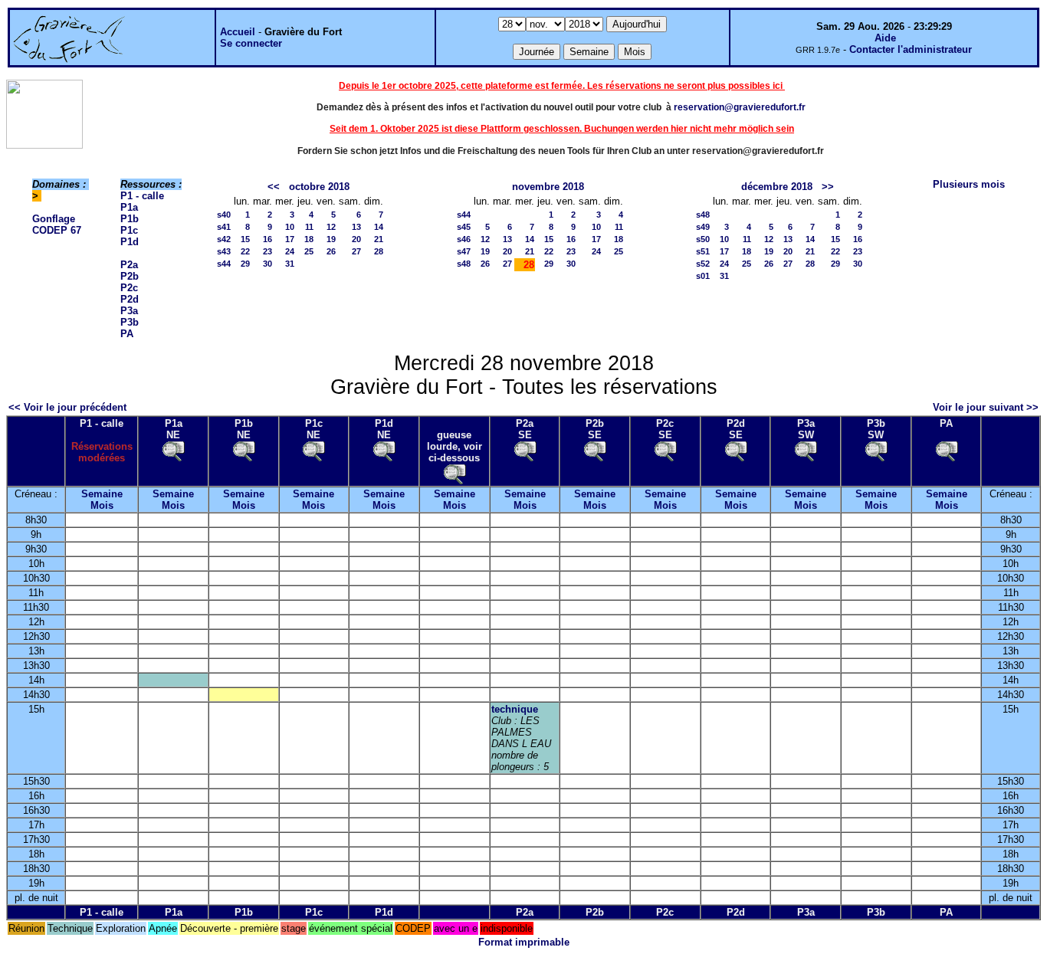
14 (378, 226)
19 (331, 239)
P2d (129, 299)
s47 (464, 251)
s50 (703, 239)
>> (828, 186)
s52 (703, 263)
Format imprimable (523, 942)
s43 (224, 251)
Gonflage (53, 219)
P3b (129, 322)
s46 (464, 239)
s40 (224, 214)
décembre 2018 (776, 186)
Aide (885, 38)
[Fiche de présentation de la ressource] (173, 450)
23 (267, 251)
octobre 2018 (319, 186)
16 (267, 239)
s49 (703, 226)
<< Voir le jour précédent (67, 407)
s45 (464, 226)
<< (273, 186)
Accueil (237, 32)
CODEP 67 (56, 230)
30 (267, 263)
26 (331, 251)
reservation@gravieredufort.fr (740, 107)
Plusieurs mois (969, 184)
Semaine (102, 494)
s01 (703, 275)
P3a (129, 310)
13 (356, 226)
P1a (129, 207)
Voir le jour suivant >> (986, 407)
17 (289, 239)
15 (245, 239)
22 (245, 251)
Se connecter (251, 43)
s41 (224, 226)
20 (356, 239)
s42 (224, 239)
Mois (101, 505)
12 (331, 226)
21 (378, 239)
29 (245, 263)
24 (289, 251)
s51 (703, 251)
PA (126, 333)
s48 (464, 263)
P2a (129, 264)
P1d (129, 242)
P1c (129, 230)
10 (289, 226)
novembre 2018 (548, 186)
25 (308, 251)
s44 (224, 263)
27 (356, 251)
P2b (129, 276)
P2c (129, 287)
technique (514, 709)
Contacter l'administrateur (910, 49)
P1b (129, 219)
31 (289, 263)
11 (309, 226)
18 (308, 239)
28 (378, 251)
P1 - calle (142, 196)
